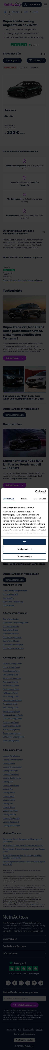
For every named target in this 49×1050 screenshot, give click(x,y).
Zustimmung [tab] (8, 499)
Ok (24, 542)
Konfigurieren (23, 549)
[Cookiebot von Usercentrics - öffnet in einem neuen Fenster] (35, 491)
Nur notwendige (24, 556)
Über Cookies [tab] (40, 499)
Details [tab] (24, 499)
